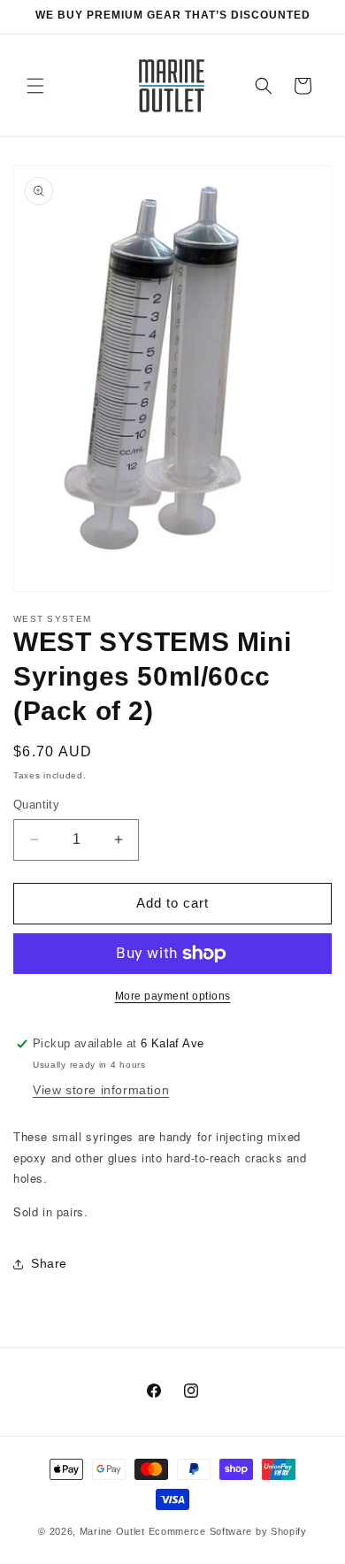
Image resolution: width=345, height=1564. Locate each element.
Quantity (36, 804)
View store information (101, 1090)
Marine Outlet (112, 1531)
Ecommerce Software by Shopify (228, 1531)
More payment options (173, 996)
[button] (35, 85)
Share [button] (49, 1263)
